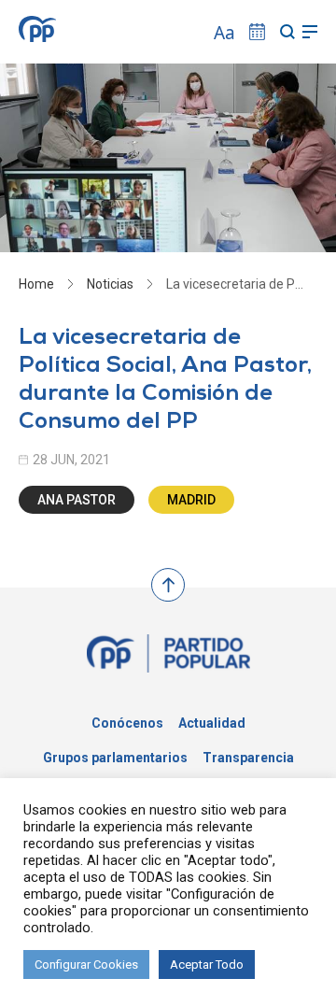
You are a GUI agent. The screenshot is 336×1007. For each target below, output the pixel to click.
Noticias (110, 284)
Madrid (191, 499)
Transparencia (248, 757)
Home (36, 284)
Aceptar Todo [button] (207, 964)
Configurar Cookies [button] (86, 964)
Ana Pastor (76, 499)
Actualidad (211, 723)
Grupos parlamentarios (115, 757)
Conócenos (127, 723)
